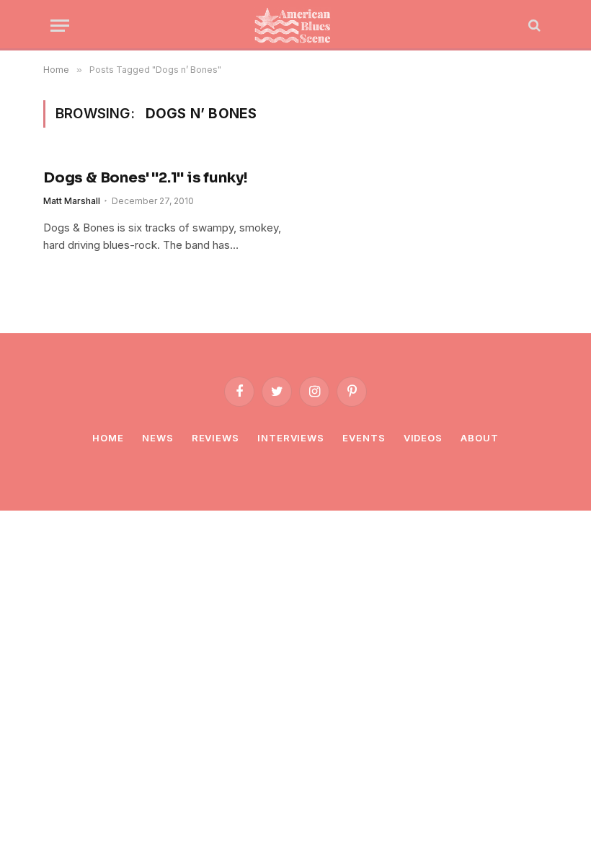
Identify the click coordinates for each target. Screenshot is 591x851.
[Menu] (59, 25)
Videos (423, 438)
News (158, 438)
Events (363, 438)
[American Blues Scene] (295, 25)
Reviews (215, 438)
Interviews (290, 438)
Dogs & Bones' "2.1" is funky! (145, 178)
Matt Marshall (71, 200)
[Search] (533, 25)
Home (108, 438)
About (480, 438)
